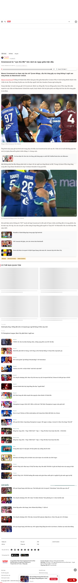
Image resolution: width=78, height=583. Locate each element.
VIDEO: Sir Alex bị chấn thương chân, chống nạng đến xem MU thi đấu (33, 342)
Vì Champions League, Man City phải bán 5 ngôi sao (17, 333)
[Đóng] (57, 576)
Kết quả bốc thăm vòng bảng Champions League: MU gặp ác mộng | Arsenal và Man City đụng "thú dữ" (42, 422)
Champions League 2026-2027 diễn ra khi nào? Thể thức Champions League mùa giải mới (39, 404)
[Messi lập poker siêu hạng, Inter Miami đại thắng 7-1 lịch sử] (6, 509)
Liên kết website (55, 541)
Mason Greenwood (7, 80)
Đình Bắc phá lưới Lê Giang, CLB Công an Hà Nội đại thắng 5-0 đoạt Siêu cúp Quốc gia (37, 351)
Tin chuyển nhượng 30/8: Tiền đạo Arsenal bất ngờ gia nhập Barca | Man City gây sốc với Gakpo (40, 517)
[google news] (28, 550)
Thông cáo (23, 544)
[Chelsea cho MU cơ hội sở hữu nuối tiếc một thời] (6, 369)
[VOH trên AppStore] (15, 555)
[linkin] (25, 550)
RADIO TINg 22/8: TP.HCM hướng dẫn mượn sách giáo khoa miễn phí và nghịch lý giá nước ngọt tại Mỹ (42, 475)
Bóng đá (16, 53)
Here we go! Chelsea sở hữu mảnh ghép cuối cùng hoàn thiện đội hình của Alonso (36, 413)
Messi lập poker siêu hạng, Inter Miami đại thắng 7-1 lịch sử (30, 507)
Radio (14, 446)
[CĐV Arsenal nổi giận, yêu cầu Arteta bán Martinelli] (6, 244)
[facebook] (11, 550)
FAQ (38, 544)
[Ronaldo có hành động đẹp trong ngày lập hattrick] (6, 235)
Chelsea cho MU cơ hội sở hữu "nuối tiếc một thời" (27, 368)
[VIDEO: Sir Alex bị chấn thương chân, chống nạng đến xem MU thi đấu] (6, 342)
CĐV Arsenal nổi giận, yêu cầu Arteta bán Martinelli (28, 241)
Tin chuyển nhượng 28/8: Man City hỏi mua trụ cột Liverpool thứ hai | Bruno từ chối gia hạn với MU (41, 377)
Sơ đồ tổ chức (42, 570)
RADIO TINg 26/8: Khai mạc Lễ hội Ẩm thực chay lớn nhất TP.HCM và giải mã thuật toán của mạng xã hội (43, 466)
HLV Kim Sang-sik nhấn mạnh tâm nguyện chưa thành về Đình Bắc (32, 395)
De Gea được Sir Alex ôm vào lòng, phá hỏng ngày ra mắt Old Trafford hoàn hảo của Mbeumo (41, 156)
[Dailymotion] (38, 550)
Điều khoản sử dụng (43, 572)
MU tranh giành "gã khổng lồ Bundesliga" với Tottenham (29, 359)
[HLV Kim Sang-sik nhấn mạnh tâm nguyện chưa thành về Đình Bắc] (6, 395)
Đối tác (3, 544)
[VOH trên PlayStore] (24, 555)
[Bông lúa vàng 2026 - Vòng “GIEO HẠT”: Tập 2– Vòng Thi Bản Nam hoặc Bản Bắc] (6, 440)
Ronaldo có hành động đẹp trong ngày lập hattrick (27, 232)
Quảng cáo (4, 541)
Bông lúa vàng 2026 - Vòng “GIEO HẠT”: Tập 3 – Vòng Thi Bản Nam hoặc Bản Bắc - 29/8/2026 (39, 431)
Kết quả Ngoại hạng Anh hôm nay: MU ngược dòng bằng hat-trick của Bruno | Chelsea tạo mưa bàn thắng (43, 526)
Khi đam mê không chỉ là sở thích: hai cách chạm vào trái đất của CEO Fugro (35, 457)
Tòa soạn (22, 541)
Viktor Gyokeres (21, 258)
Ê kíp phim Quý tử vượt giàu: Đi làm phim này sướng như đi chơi (31, 448)
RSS (38, 541)
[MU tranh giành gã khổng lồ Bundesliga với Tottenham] (6, 360)
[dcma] (31, 550)
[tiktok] (18, 550)
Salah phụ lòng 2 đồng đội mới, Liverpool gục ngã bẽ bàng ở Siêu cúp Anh (24, 327)
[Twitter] (35, 550)
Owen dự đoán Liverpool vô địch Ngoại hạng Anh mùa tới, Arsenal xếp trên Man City (37, 250)
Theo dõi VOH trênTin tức (21, 65)
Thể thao (11, 53)
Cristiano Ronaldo (12, 258)
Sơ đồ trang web (5, 572)
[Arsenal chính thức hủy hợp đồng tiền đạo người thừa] (6, 386)
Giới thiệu (3, 570)
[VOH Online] (9, 22)
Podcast (15, 464)
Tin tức (4, 53)
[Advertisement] (39, 41)
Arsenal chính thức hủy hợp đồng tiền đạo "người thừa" (29, 386)
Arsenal (4, 258)
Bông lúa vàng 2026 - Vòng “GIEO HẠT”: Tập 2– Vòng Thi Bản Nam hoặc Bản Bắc (36, 440)
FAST (70, 580)
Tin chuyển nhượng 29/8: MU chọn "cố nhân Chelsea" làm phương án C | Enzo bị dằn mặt (38, 498)
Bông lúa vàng (16, 428)
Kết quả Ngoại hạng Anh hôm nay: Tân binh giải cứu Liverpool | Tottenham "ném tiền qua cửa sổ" (41, 488)
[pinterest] (21, 550)
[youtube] (15, 550)
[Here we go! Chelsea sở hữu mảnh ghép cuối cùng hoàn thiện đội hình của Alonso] (6, 413)
